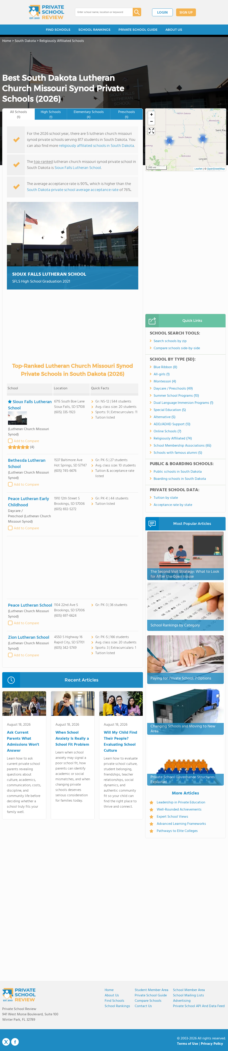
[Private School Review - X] (6, 1042)
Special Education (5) (170, 410)
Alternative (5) (164, 417)
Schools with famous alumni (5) (178, 453)
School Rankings (117, 1006)
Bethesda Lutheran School (26, 464)
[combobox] (100, 12)
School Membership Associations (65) (182, 445)
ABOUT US (173, 30)
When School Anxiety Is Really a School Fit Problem (72, 739)
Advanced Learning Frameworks (181, 824)
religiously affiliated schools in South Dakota (96, 146)
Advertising (182, 1001)
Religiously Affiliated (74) (173, 438)
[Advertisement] (72, 567)
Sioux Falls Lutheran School (78, 168)
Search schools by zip (170, 341)
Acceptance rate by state (173, 505)
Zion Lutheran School (28, 637)
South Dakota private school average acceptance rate (72, 190)
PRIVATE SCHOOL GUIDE (137, 30)
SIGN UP (186, 13)
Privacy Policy (212, 1044)
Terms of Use (187, 1044)
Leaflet (198, 169)
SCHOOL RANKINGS (94, 30)
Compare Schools (148, 1001)
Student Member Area (151, 990)
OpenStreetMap (216, 169)
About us (112, 995)
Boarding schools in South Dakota (180, 479)
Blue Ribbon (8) (165, 367)
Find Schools (114, 1001)
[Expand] (151, 131)
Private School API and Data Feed (199, 1006)
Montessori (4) (165, 381)
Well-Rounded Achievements (179, 810)
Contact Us (143, 1006)
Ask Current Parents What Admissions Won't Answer (23, 742)
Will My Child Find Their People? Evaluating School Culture (120, 742)
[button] (169, 140)
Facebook (15, 1042)
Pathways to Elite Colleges (177, 831)
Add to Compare (26, 441)
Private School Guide (151, 995)
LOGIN (162, 13)
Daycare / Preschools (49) (173, 388)
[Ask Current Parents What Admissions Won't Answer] (24, 704)
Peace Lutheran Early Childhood (28, 502)
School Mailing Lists (188, 995)
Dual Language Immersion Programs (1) (183, 403)
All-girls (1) (162, 374)
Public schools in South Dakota (178, 471)
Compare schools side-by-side (177, 348)
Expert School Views (172, 817)
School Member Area (189, 990)
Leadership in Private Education (181, 802)
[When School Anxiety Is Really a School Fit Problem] (72, 704)
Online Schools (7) (167, 431)
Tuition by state (166, 498)
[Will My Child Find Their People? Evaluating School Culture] (121, 704)
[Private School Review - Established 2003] (46, 12)
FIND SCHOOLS (58, 30)
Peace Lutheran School (30, 605)
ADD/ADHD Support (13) (172, 424)
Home (109, 990)
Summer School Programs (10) (176, 395)
